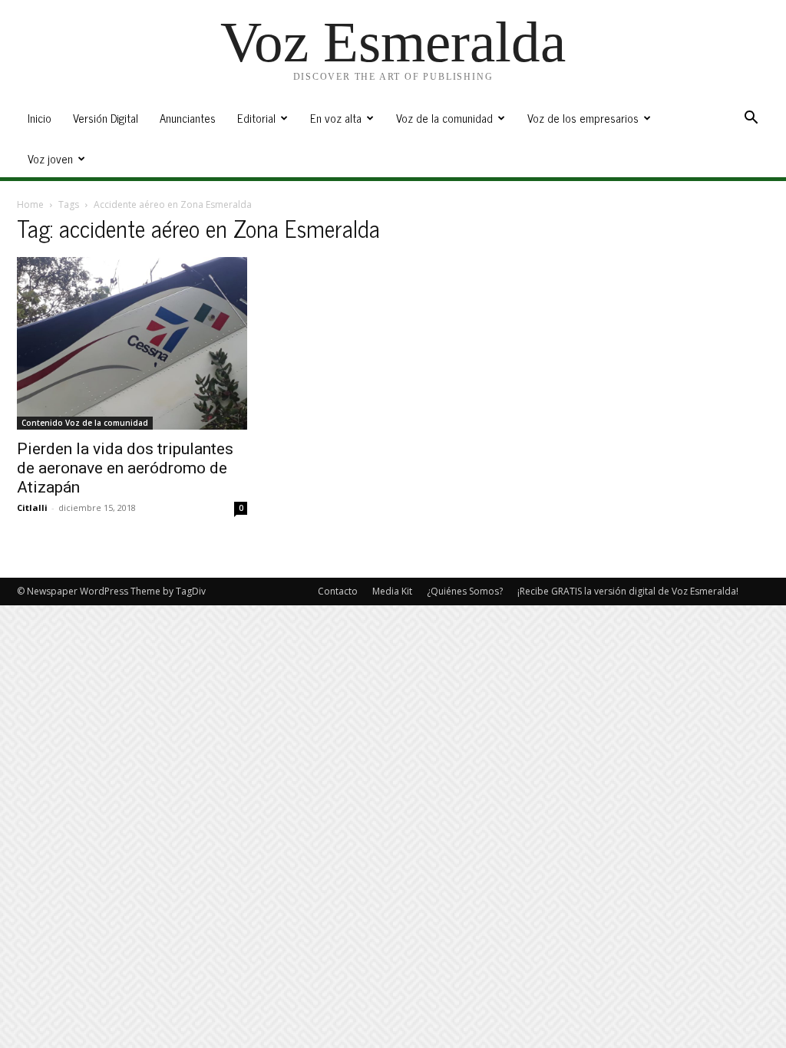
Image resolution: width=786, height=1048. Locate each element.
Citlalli (32, 507)
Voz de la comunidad (444, 117)
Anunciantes (188, 117)
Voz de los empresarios (583, 117)
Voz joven (50, 158)
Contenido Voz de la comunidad (84, 422)
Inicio (39, 117)
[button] (750, 119)
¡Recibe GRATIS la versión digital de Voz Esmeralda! (627, 591)
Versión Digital (105, 117)
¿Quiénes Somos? (465, 591)
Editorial (256, 117)
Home (30, 204)
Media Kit (392, 591)
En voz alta (336, 117)
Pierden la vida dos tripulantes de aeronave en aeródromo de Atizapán (125, 468)
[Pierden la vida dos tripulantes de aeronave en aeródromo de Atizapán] (132, 343)
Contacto (338, 591)
